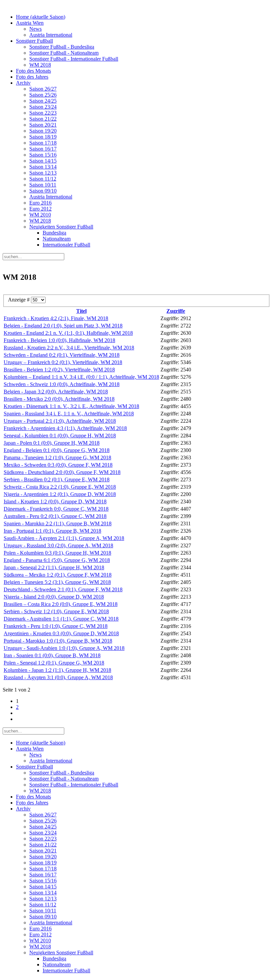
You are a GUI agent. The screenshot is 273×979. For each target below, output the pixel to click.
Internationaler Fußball (66, 244)
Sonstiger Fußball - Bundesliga (61, 47)
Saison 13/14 (43, 167)
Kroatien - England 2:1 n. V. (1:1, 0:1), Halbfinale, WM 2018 (68, 333)
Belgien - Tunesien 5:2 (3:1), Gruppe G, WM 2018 (57, 582)
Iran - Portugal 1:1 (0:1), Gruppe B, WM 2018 (52, 531)
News (35, 29)
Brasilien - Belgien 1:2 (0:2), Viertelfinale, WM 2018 (59, 369)
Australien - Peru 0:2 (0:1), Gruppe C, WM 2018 (55, 516)
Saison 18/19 (43, 137)
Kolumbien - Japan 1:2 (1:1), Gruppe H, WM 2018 (57, 670)
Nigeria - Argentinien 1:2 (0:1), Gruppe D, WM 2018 (60, 494)
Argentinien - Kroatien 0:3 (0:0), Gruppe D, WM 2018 (61, 633)
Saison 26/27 (43, 89)
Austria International (50, 35)
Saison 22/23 (43, 113)
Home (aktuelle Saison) (40, 17)
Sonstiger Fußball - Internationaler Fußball (73, 59)
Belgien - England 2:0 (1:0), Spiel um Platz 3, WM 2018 (63, 325)
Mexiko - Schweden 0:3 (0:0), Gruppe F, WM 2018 (58, 465)
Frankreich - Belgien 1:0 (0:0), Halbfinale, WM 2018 (59, 340)
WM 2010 (40, 215)
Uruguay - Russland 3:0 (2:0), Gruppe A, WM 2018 (58, 545)
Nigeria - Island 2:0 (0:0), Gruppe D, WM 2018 (54, 597)
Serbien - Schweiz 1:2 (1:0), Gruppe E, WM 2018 (56, 611)
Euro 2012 (40, 209)
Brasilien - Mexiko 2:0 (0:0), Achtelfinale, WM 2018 (59, 399)
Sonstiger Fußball (34, 41)
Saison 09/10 (43, 191)
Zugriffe (175, 311)
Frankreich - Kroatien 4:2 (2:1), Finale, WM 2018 (56, 318)
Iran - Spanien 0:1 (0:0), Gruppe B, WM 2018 (52, 655)
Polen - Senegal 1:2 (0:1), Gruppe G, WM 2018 (54, 663)
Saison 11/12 (42, 179)
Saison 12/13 (43, 173)
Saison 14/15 (43, 161)
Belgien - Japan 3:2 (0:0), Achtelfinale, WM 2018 (56, 391)
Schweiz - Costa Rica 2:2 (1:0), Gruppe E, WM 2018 (60, 487)
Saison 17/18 (43, 143)
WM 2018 (40, 65)
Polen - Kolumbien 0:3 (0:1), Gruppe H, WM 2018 (57, 553)
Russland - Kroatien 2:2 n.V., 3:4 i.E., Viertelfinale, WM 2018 (69, 347)
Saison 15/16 (43, 155)
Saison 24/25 (43, 101)
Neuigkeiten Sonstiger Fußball (61, 227)
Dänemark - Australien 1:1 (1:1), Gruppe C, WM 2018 (61, 619)
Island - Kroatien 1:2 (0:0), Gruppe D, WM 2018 (55, 501)
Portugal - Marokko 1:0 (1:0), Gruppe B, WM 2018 (58, 641)
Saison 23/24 (43, 107)
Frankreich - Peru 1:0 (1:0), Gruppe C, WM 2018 (56, 626)
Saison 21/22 (43, 119)
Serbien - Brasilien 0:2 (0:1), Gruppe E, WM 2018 (57, 479)
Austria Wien (30, 23)
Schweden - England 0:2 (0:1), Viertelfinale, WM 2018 (62, 355)
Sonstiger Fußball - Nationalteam (64, 53)
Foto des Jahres (32, 77)
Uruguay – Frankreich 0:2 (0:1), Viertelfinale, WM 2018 (63, 362)
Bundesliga (54, 233)
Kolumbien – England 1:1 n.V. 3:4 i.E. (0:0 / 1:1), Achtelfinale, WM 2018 (81, 377)
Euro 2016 (40, 203)
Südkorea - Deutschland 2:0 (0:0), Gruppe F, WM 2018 (62, 472)
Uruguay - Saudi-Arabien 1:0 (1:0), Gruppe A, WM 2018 (64, 648)
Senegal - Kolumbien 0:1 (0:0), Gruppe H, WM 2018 (60, 435)
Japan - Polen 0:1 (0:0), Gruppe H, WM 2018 (52, 443)
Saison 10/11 (42, 185)
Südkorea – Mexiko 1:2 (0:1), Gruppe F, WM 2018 (58, 575)
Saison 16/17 (43, 149)
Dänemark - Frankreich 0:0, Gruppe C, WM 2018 (56, 509)
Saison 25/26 (43, 95)
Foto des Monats (33, 71)
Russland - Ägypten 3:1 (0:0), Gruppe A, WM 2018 (58, 677)
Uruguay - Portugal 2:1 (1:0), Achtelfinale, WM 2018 (60, 421)
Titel (81, 311)
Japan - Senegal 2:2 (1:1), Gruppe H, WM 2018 (54, 567)
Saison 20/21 (43, 125)
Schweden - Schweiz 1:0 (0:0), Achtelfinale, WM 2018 (62, 384)
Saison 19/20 (43, 131)
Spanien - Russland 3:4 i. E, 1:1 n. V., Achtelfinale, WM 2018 (69, 413)
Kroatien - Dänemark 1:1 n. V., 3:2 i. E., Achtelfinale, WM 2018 (71, 406)
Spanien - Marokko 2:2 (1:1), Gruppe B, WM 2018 (58, 523)
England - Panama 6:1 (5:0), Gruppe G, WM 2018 (57, 560)
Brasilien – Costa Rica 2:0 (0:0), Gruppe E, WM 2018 (61, 604)
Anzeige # (19, 299)
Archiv (23, 83)
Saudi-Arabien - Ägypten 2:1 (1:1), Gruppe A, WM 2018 (64, 538)
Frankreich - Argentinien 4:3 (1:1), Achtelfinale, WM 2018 (65, 428)
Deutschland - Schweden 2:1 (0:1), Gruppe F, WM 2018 (63, 589)
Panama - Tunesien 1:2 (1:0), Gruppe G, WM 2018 (57, 457)
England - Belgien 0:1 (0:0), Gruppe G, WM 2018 (57, 450)
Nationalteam (57, 239)
